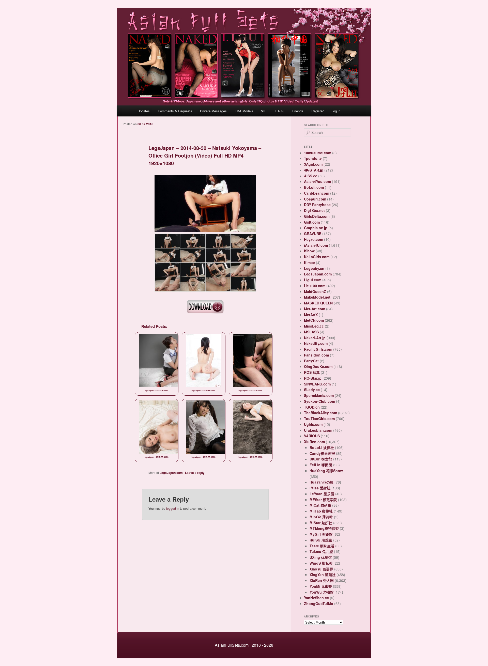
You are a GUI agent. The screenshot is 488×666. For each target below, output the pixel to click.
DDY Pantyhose (317, 204)
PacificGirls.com (318, 349)
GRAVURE (312, 233)
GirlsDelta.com (316, 216)
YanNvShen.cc (316, 597)
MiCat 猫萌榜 (320, 505)
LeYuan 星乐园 (322, 493)
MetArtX (311, 314)
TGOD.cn (312, 407)
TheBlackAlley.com (320, 412)
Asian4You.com (317, 181)
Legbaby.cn (314, 268)
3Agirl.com (313, 164)
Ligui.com (312, 279)
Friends (297, 111)
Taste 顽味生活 (322, 545)
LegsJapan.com (171, 472)
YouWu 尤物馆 (321, 592)
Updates (144, 111)
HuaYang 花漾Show (326, 470)
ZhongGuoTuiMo (318, 603)
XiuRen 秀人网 (322, 580)
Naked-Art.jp (315, 337)
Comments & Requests (175, 111)
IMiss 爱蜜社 (320, 487)
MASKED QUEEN (318, 302)
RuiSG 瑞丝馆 (321, 540)
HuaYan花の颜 (321, 482)
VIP (264, 111)
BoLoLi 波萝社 (322, 447)
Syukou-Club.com (319, 401)
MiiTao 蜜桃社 (321, 511)
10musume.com (317, 152)
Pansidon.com (316, 355)
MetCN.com (314, 320)
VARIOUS (312, 435)
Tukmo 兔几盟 (321, 551)
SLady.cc (312, 389)
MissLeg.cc (314, 326)
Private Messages (213, 111)
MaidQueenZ (315, 291)
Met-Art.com (314, 308)
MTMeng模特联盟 (324, 528)
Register (317, 111)
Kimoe (309, 262)
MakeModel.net (317, 297)
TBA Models (244, 111)
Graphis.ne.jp (315, 227)
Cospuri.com (315, 199)
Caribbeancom (316, 193)
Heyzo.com (313, 239)
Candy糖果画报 (322, 453)
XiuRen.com (314, 441)
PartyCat (311, 360)
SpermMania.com (319, 395)
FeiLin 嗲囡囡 (321, 464)
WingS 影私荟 (321, 563)
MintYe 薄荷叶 (321, 516)
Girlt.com (312, 222)
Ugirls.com (313, 424)
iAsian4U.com (316, 245)
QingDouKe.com (318, 366)
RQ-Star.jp (313, 378)
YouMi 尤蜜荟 (321, 586)
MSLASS (311, 331)
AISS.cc (310, 175)
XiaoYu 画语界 (321, 568)
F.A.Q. (279, 111)
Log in (335, 111)
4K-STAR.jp (313, 170)
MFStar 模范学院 (323, 499)
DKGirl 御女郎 (321, 458)
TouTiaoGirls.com (319, 418)
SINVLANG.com (317, 383)
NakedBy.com (316, 343)
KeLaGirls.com (316, 256)
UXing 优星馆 (321, 557)
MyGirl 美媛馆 (321, 534)
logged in (172, 508)
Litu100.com (314, 285)
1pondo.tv (313, 158)
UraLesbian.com (318, 430)
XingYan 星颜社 (323, 574)
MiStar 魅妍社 (321, 522)
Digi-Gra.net (314, 210)
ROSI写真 (312, 372)
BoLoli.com (314, 187)
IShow (309, 250)
